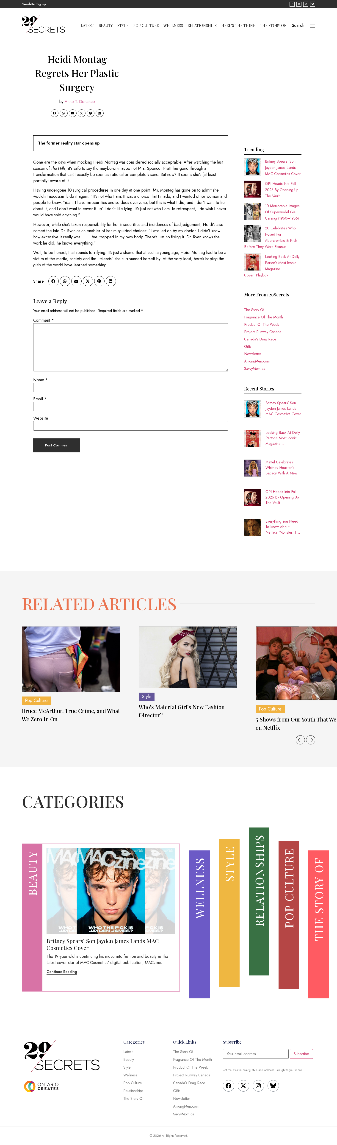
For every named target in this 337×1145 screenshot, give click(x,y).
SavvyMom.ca (254, 368)
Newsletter (252, 354)
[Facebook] (228, 1086)
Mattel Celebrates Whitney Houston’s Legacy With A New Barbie (281, 468)
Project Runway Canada (262, 331)
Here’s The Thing (238, 25)
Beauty (106, 25)
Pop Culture (146, 25)
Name (40, 380)
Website (40, 418)
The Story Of (273, 25)
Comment (43, 320)
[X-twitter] (243, 1086)
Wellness (173, 25)
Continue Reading (62, 971)
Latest (87, 25)
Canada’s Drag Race (260, 339)
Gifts (247, 346)
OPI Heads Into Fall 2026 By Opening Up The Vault (281, 190)
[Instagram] (258, 1086)
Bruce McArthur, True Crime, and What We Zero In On (71, 715)
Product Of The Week (261, 324)
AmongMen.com (257, 361)
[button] (54, 113)
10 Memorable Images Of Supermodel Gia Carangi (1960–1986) (282, 212)
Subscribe (301, 1053)
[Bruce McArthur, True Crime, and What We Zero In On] (71, 659)
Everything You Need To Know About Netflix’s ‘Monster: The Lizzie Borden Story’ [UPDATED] (283, 527)
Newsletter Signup (34, 4)
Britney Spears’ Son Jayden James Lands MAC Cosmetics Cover (283, 167)
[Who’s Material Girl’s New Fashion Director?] (188, 657)
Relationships (202, 25)
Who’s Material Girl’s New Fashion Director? (182, 711)
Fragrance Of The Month (263, 317)
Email (40, 399)
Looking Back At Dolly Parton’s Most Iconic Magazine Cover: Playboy (282, 438)
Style (123, 25)
